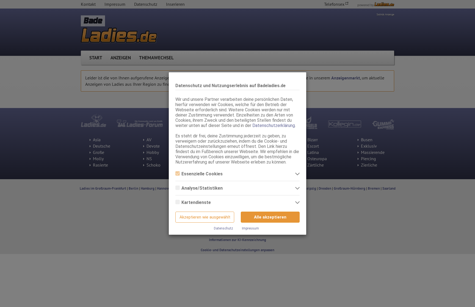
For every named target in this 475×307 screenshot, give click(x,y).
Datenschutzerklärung (273, 125)
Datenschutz (223, 228)
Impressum (250, 228)
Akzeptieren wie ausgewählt (204, 217)
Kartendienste (196, 202)
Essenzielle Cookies (202, 173)
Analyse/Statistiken (202, 188)
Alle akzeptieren (270, 217)
